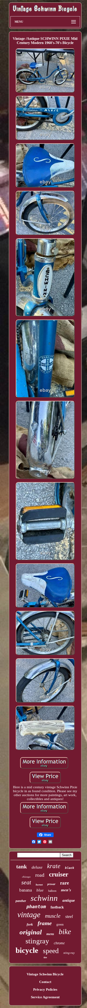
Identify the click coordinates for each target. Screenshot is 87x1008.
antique (68, 900)
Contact (45, 982)
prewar (51, 884)
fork (30, 924)
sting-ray (69, 953)
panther (21, 901)
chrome (59, 943)
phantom (36, 906)
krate (53, 866)
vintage (28, 914)
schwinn (44, 898)
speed (51, 951)
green (60, 924)
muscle (53, 916)
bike (65, 931)
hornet (39, 884)
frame (45, 923)
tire (45, 957)
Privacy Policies (45, 989)
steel (69, 916)
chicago (26, 876)
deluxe (37, 867)
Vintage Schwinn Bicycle (45, 974)
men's (66, 890)
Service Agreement (45, 997)
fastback (57, 907)
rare (64, 883)
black (69, 868)
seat (26, 882)
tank (21, 867)
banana (25, 890)
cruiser (58, 874)
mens (50, 934)
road (39, 875)
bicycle (27, 950)
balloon (52, 890)
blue (40, 890)
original (30, 932)
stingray (37, 941)
